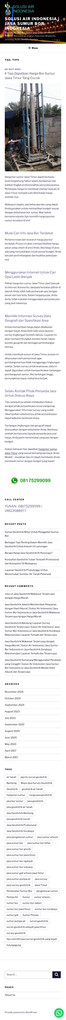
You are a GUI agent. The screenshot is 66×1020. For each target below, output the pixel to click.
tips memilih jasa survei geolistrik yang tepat (32, 939)
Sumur (26, 897)
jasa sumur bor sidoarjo (20, 867)
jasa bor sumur (15, 801)
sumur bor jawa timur (19, 909)
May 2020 (10, 744)
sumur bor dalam (31, 903)
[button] (59, 1013)
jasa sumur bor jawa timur (21, 855)
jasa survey (41, 879)
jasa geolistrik (35, 801)
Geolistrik (12, 789)
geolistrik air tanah (32, 789)
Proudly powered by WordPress (21, 1012)
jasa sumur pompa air (19, 879)
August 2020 (12, 731)
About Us (10, 995)
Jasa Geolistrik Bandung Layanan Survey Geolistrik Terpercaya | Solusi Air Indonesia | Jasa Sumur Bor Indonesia (32, 627)
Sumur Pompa (31, 915)
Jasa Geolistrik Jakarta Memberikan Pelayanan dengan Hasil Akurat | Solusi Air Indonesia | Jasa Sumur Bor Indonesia (31, 608)
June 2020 (11, 737)
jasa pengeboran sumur (20, 837)
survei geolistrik (39, 921)
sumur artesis (42, 897)
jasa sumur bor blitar (38, 843)
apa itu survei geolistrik (34, 777)
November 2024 (14, 691)
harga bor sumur (16, 795)
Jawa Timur (41, 885)
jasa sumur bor (15, 843)
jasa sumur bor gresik (19, 849)
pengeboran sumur (47, 891)
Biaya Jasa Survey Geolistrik (36, 783)
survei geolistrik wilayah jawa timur (26, 927)
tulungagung (14, 945)
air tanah (11, 777)
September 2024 (14, 705)
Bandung (12, 783)
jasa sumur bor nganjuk (20, 861)
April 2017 (10, 750)
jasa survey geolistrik (18, 885)
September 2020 (14, 724)
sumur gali (12, 915)
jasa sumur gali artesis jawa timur (25, 873)
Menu (35, 48)
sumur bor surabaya (46, 909)
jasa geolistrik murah (18, 819)
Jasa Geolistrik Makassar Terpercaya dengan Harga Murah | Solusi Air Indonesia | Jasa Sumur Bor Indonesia (31, 645)
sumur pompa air (16, 921)
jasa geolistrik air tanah (20, 807)
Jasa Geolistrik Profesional (22, 825)
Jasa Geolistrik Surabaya (20, 831)
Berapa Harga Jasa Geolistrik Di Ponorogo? (29, 553)
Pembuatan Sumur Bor (19, 891)
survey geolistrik (16, 933)
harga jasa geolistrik (40, 795)
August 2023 (12, 711)
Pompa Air (12, 897)
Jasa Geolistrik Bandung (20, 813)
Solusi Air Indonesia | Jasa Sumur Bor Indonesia (32, 23)
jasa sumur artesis (47, 837)
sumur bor (12, 903)
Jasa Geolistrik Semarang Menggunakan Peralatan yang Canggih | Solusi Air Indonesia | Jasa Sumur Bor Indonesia (33, 664)
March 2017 (11, 757)
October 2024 (13, 698)
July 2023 (10, 718)
